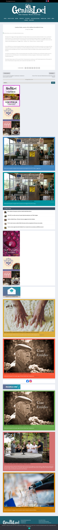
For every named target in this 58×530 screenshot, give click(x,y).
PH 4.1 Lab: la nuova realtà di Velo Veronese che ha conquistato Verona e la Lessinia (25, 223)
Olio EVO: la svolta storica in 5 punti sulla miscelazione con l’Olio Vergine (19, 165)
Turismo (26, 20)
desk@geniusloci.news (11, 1)
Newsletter (28, 1)
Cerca (53, 82)
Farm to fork (11, 18)
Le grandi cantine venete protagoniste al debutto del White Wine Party (19, 507)
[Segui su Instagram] (48, 1)
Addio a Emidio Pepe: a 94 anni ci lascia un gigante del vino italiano (21, 219)
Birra (53, 18)
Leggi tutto (38, 168)
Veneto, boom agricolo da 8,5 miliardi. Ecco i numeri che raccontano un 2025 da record (25, 226)
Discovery (31, 20)
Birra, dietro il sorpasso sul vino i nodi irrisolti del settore (19, 211)
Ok (29, 528)
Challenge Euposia (35, 18)
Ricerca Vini (43, 18)
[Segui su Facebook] (46, 1)
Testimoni (27, 18)
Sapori (16, 18)
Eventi (48, 18)
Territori (21, 18)
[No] (56, 527)
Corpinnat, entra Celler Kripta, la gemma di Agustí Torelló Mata (17, 463)
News (5, 18)
